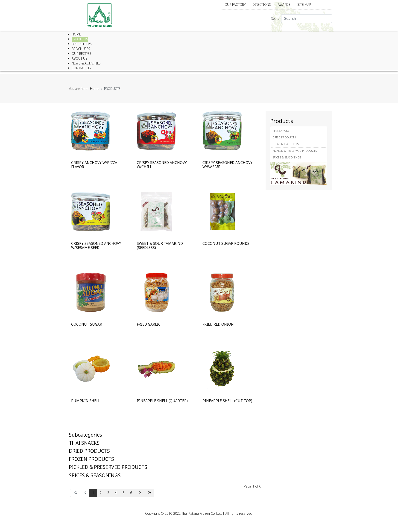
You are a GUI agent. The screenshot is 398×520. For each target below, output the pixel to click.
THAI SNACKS (84, 443)
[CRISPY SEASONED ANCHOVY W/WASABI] (222, 130)
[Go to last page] (149, 493)
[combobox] (306, 18)
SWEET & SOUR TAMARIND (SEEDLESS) (160, 246)
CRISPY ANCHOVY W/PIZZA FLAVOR (94, 165)
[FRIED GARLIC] (156, 292)
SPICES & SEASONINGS (95, 475)
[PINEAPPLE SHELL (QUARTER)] (156, 368)
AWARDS (284, 4)
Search (276, 18)
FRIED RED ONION (218, 324)
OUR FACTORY (235, 4)
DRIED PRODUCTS (89, 451)
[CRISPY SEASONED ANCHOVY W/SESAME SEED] (90, 211)
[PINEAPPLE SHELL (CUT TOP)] (222, 368)
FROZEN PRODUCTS (91, 459)
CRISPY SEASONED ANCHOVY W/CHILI (162, 165)
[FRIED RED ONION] (222, 292)
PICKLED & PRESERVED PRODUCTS (108, 467)
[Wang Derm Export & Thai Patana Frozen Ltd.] (99, 15)
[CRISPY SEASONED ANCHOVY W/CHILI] (156, 130)
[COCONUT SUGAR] (90, 292)
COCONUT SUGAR (86, 324)
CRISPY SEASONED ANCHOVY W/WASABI (227, 165)
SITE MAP (304, 4)
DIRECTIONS (261, 4)
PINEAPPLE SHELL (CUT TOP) (227, 401)
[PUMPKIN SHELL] (90, 368)
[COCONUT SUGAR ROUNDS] (222, 211)
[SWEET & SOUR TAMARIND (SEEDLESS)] (156, 211)
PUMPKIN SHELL (85, 401)
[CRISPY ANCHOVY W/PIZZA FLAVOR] (90, 130)
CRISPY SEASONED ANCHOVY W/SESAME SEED (96, 246)
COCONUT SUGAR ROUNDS (225, 243)
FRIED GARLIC (149, 324)
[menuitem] (76, 34)
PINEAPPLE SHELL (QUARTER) (162, 401)
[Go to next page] (139, 493)
